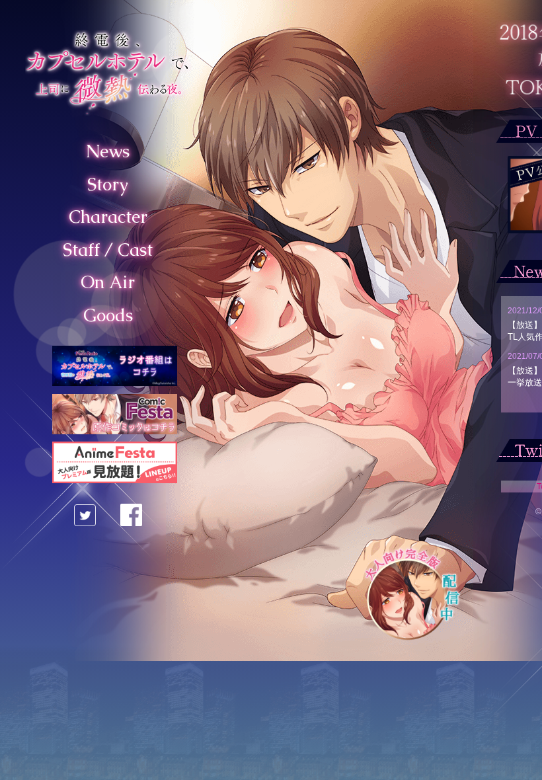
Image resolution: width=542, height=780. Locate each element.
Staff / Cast (108, 250)
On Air (108, 282)
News (108, 151)
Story (107, 184)
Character (108, 217)
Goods (108, 315)
